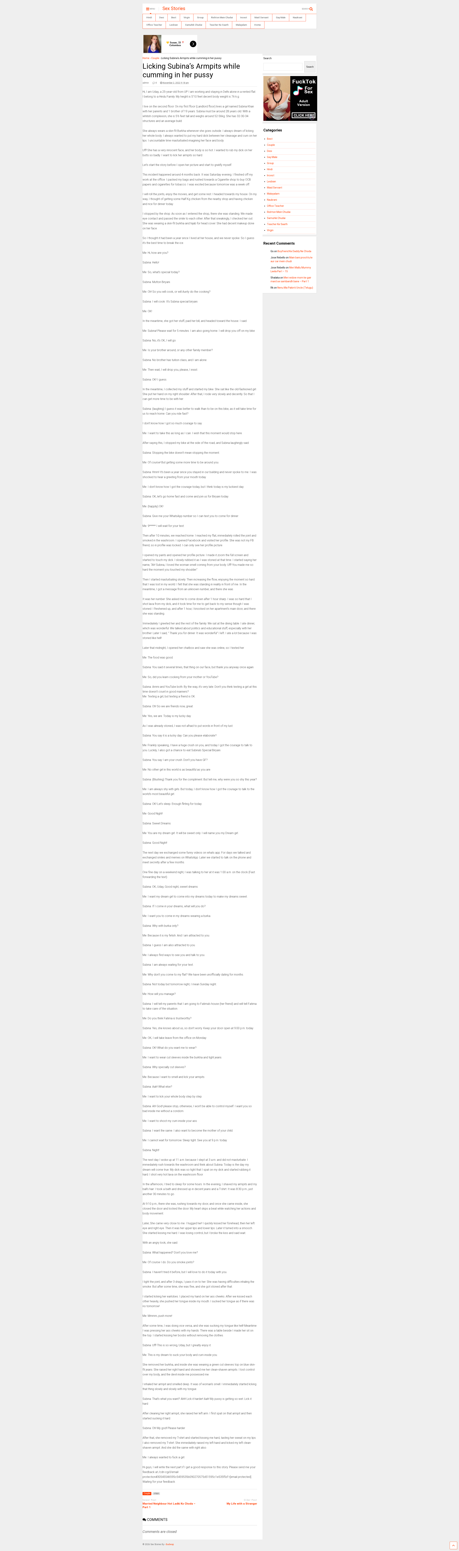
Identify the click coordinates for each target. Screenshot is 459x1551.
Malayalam (241, 24)
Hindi (149, 17)
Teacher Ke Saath (218, 24)
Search (267, 58)
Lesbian (173, 24)
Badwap (170, 1544)
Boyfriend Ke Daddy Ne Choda (294, 251)
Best (173, 17)
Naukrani (297, 17)
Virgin (187, 17)
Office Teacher (154, 24)
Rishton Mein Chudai (222, 17)
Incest (243, 17)
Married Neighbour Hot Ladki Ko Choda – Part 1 (169, 1505)
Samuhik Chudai (193, 24)
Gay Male (280, 17)
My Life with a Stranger (242, 1503)
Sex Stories (173, 8)
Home (257, 24)
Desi (161, 17)
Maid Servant (261, 17)
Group (200, 17)
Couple (155, 58)
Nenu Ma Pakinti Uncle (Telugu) (295, 287)
